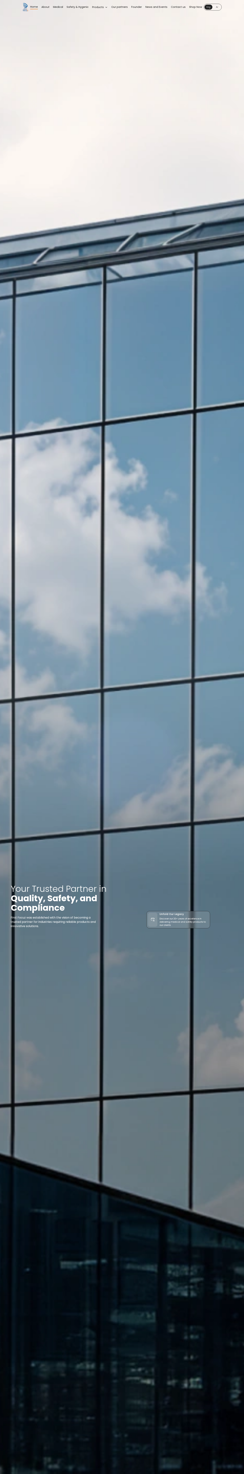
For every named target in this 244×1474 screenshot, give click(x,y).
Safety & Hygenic (78, 7)
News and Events (156, 7)
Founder (136, 7)
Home (34, 7)
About (45, 7)
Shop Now (195, 7)
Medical (58, 7)
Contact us (178, 7)
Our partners (119, 7)
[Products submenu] (106, 7)
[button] (213, 7)
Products (98, 7)
